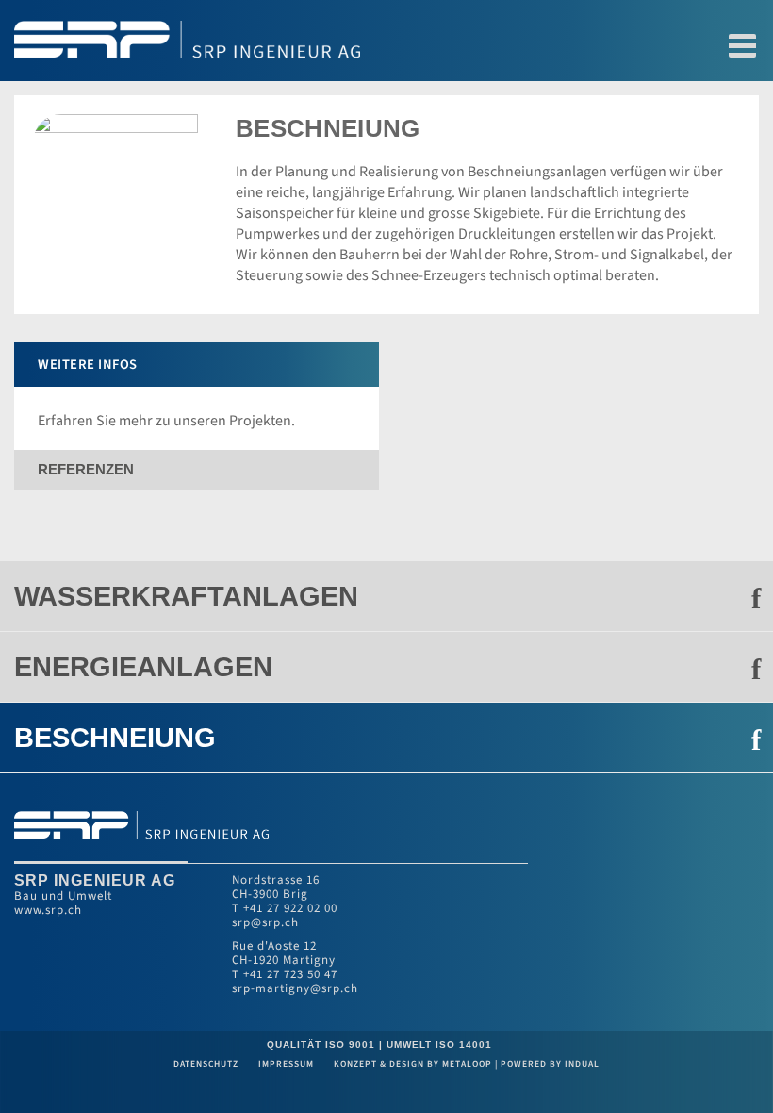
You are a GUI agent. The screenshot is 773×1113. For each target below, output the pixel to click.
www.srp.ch (48, 910)
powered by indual (550, 1064)
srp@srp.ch (265, 922)
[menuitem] (386, 596)
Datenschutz (207, 1064)
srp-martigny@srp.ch (295, 988)
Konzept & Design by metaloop (413, 1064)
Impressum (287, 1064)
